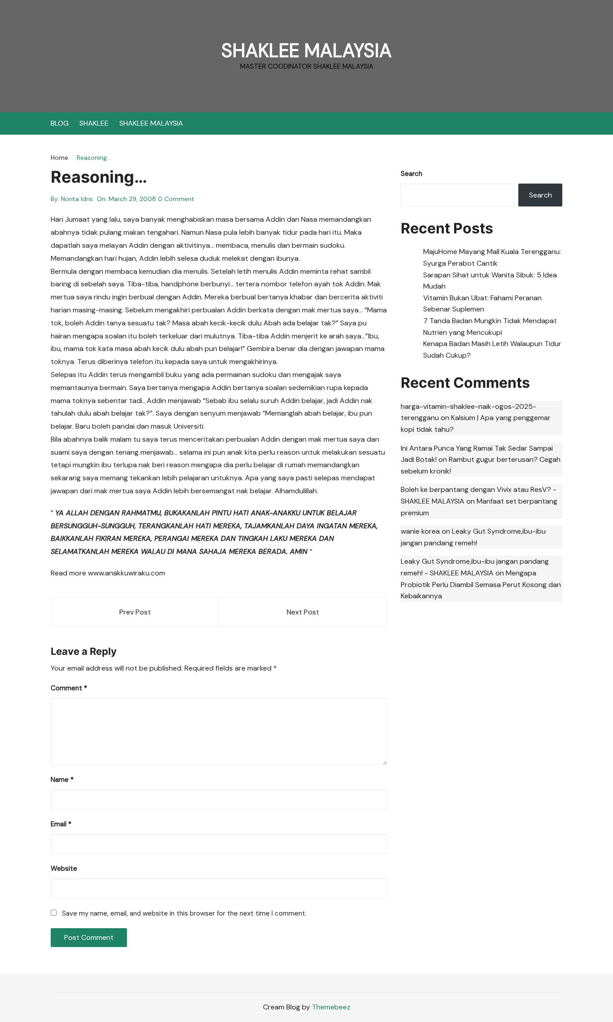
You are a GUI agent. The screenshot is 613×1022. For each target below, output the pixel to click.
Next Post (303, 612)
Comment (69, 688)
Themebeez (331, 1007)
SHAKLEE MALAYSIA (306, 50)
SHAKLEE (94, 123)
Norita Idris (77, 199)
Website (64, 868)
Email (61, 824)
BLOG (60, 123)
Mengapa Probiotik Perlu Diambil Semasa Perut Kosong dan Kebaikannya (481, 584)
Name (62, 779)
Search (411, 173)
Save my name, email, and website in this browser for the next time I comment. (184, 913)
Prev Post (135, 612)
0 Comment (176, 199)
